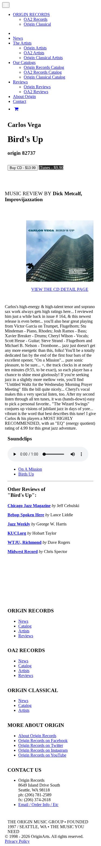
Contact (19, 101)
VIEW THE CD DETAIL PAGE (59, 289)
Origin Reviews (37, 87)
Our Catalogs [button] (24, 62)
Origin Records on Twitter (40, 745)
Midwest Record (23, 551)
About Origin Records (37, 735)
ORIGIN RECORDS (31, 14)
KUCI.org (17, 533)
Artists (23, 631)
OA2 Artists (34, 52)
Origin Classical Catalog (44, 77)
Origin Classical (37, 24)
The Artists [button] (22, 43)
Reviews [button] (20, 82)
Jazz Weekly (19, 524)
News (18, 38)
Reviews (25, 635)
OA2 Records (35, 19)
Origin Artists (35, 48)
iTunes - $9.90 (51, 167)
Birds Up (26, 474)
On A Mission (30, 469)
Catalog (25, 626)
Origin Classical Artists (43, 57)
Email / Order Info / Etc (38, 804)
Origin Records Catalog (44, 67)
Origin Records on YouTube (42, 755)
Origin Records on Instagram (43, 750)
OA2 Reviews (36, 91)
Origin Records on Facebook (43, 740)
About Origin (24, 96)
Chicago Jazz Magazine (29, 505)
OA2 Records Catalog (43, 72)
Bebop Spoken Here (26, 515)
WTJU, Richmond (24, 542)
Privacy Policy (17, 841)
